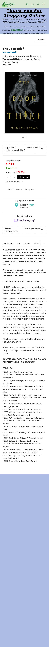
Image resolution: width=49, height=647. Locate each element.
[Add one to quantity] (14, 177)
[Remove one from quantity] (7, 177)
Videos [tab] (37, 243)
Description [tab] (8, 243)
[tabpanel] (24, 358)
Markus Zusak (9, 52)
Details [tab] (27, 243)
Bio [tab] (18, 243)
